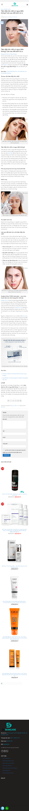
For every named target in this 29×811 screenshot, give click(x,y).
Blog (2, 9)
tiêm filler (10, 153)
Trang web (5, 443)
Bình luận (5, 419)
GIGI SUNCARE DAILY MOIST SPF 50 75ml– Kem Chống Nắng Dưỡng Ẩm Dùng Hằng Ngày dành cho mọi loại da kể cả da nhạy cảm (14, 638)
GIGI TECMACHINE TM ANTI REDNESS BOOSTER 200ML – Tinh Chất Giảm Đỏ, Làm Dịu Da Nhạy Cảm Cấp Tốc (14, 602)
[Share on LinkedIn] (20, 401)
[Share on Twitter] (13, 401)
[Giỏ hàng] (27, 4)
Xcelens (5, 64)
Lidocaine (24, 316)
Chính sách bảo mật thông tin (9, 768)
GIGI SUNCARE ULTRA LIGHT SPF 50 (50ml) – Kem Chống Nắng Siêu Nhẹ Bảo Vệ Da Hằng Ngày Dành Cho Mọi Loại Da (14, 674)
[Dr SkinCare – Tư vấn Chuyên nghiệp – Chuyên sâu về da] (15, 4)
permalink (3, 407)
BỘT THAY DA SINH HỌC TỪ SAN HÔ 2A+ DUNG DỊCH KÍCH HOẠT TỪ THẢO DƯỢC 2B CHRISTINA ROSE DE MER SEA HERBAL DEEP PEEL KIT (14, 530)
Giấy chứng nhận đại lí (7, 773)
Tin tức (9, 9)
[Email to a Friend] (16, 401)
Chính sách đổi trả (6, 765)
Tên (4, 431)
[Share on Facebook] (11, 401)
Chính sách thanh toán (8, 760)
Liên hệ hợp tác (6, 770)
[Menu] (2, 4)
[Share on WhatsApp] (8, 401)
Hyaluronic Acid (19, 307)
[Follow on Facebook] (2, 751)
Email (4, 437)
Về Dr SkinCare (6, 758)
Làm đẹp (5, 9)
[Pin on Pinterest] (18, 401)
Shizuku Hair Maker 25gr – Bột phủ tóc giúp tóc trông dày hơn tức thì (14, 495)
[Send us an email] (5, 751)
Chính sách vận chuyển (8, 763)
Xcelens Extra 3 (4, 300)
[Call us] (7, 751)
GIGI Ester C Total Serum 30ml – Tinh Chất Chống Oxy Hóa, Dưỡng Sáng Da (14, 567)
